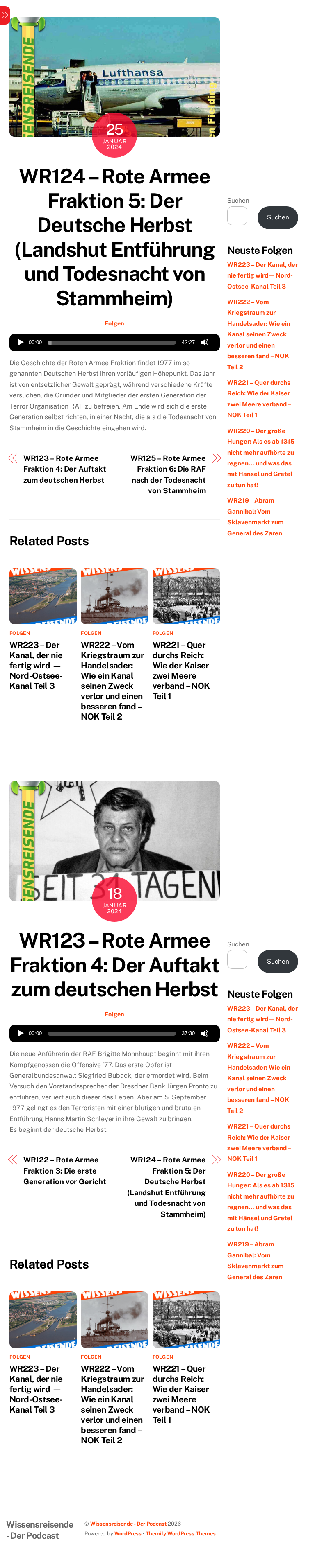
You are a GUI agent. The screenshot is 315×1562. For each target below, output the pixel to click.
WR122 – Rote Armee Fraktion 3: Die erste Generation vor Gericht (64, 1171)
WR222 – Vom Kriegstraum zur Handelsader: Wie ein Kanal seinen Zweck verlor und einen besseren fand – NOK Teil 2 (112, 681)
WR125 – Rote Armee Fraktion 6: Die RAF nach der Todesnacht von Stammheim (168, 474)
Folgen (114, 323)
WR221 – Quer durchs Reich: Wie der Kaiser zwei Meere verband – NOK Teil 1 (181, 670)
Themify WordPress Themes (181, 1533)
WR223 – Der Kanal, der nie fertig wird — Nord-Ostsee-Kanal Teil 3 (36, 665)
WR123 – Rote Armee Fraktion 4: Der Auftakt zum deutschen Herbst (64, 469)
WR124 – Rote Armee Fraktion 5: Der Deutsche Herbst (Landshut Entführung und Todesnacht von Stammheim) (114, 237)
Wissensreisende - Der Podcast (128, 1524)
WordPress (128, 1533)
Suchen (238, 200)
